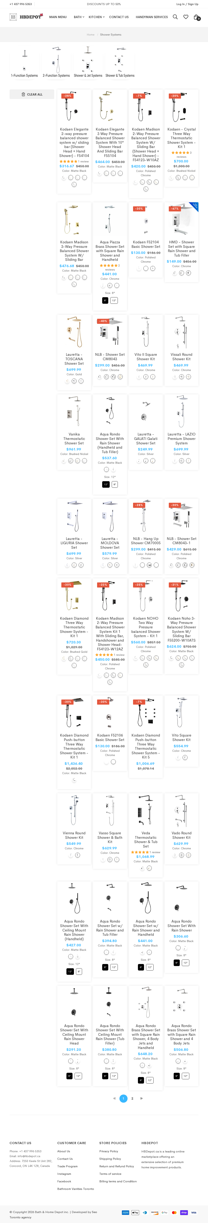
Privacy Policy (108, 1151)
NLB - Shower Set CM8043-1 (181, 540)
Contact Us (119, 17)
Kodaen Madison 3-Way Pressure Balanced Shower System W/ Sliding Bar (74, 251)
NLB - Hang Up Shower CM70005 (146, 540)
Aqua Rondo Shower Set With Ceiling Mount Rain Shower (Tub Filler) (110, 1035)
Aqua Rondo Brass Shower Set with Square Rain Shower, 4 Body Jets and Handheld (145, 1037)
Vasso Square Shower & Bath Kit (110, 837)
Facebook (64, 1181)
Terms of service (110, 1174)
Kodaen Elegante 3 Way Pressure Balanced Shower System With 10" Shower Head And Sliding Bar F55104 (110, 142)
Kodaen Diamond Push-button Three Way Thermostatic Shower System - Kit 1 (74, 746)
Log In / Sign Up (187, 4)
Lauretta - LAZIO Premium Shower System (182, 438)
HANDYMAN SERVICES (152, 17)
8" (105, 299)
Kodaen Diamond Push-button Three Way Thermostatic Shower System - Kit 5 (145, 746)
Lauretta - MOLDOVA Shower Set (109, 543)
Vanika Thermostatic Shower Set (74, 438)
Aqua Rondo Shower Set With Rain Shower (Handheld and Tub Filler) (110, 443)
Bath (77, 17)
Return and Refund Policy (116, 1166)
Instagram (64, 1174)
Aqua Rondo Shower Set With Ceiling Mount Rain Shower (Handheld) (74, 930)
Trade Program (67, 1166)
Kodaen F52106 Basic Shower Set (109, 737)
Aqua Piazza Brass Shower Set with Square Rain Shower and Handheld (109, 251)
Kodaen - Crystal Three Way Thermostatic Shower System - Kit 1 (181, 138)
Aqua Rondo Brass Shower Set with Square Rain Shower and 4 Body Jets (181, 1035)
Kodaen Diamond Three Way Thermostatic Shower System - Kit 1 (74, 627)
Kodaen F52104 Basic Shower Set (145, 244)
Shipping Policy (110, 1159)
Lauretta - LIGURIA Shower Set (74, 543)
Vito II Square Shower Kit (145, 356)
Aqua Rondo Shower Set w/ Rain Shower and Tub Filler (110, 928)
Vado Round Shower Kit (182, 835)
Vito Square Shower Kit (181, 737)
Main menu (58, 17)
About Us (63, 1151)
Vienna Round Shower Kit (74, 835)
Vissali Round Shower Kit (181, 356)
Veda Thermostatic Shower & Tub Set (145, 840)
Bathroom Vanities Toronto (75, 1189)
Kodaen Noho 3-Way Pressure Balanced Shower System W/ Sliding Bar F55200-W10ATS (181, 629)
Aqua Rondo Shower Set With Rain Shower (182, 925)
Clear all (34, 94)
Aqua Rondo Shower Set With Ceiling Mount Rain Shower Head (74, 1035)
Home (91, 34)
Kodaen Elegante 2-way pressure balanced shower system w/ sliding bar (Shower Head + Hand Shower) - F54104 (74, 142)
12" (114, 299)
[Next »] (141, 1099)
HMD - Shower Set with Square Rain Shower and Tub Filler (181, 249)
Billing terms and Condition (118, 1181)
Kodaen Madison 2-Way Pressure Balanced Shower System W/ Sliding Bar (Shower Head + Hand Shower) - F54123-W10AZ (145, 144)
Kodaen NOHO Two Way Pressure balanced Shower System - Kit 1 (145, 627)
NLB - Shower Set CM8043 (110, 356)
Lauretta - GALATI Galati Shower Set (145, 438)
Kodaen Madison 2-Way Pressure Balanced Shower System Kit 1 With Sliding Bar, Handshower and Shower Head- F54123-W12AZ (110, 633)
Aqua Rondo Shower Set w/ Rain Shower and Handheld (146, 928)
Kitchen (95, 17)
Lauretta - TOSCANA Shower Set (74, 359)
